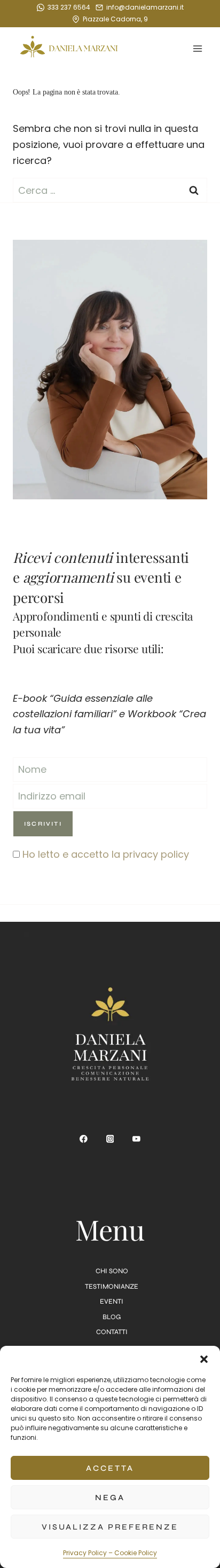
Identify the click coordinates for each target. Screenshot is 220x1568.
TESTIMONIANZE (111, 1286)
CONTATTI (112, 1332)
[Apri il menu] (197, 49)
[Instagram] (110, 1139)
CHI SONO (112, 1271)
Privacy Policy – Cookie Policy (110, 1552)
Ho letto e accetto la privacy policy (105, 854)
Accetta (110, 1468)
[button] (204, 1359)
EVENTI (111, 1301)
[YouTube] (137, 1139)
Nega (110, 1497)
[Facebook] (84, 1139)
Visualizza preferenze (110, 1527)
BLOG (112, 1317)
